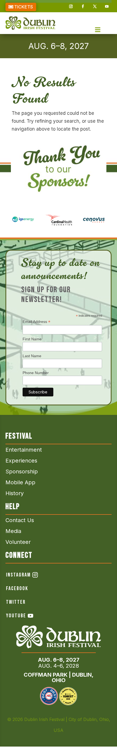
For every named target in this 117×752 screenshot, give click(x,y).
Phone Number (36, 373)
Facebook (17, 588)
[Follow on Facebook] (82, 6)
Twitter (16, 602)
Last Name (32, 356)
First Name (32, 339)
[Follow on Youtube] (106, 6)
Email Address (36, 321)
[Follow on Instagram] (70, 6)
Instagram (18, 575)
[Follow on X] (94, 6)
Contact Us (19, 520)
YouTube (16, 615)
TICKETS (23, 7)
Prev (8, 217)
